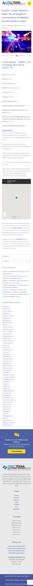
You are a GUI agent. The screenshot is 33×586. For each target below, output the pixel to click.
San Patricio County (8, 400)
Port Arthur (6, 393)
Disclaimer (17, 580)
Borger (5, 324)
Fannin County (7, 359)
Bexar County (7, 322)
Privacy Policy (9, 580)
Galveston (6, 363)
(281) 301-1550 (16, 564)
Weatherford (6, 420)
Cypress (5, 345)
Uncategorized (7, 416)
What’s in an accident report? (16, 550)
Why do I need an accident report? (16, 548)
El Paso (5, 354)
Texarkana (6, 411)
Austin (5, 313)
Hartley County (7, 368)
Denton (5, 352)
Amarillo (5, 309)
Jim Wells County (7, 379)
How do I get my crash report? (16, 546)
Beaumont (6, 318)
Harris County (7, 366)
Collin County (6, 338)
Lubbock (5, 386)
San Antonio (6, 397)
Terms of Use (24, 580)
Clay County (6, 334)
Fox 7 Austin (19, 246)
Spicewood (6, 406)
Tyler (4, 413)
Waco (4, 418)
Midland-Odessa (7, 391)
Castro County (7, 331)
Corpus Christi (7, 340)
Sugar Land (6, 409)
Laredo (5, 384)
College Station (7, 336)
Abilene (5, 306)
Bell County (6, 320)
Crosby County (7, 343)
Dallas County (7, 350)
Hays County (6, 370)
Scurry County (7, 402)
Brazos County (7, 327)
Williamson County (8, 422)
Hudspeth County (8, 375)
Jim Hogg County (7, 377)
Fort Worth (6, 361)
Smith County (6, 404)
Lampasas (6, 381)
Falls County (6, 356)
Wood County (7, 425)
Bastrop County (7, 315)
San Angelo (6, 395)
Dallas (5, 347)
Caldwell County (7, 329)
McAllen (5, 388)
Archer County (7, 311)
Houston (5, 372)
